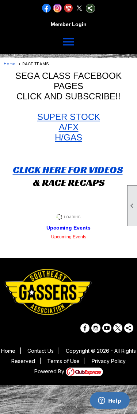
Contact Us (40, 351)
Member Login (69, 24)
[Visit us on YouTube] (68, 8)
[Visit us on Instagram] (57, 8)
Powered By (50, 371)
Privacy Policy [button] (109, 361)
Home (9, 63)
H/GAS (68, 137)
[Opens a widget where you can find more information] (110, 401)
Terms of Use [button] (63, 361)
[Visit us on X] (79, 8)
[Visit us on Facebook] (46, 8)
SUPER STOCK (68, 117)
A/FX (69, 127)
